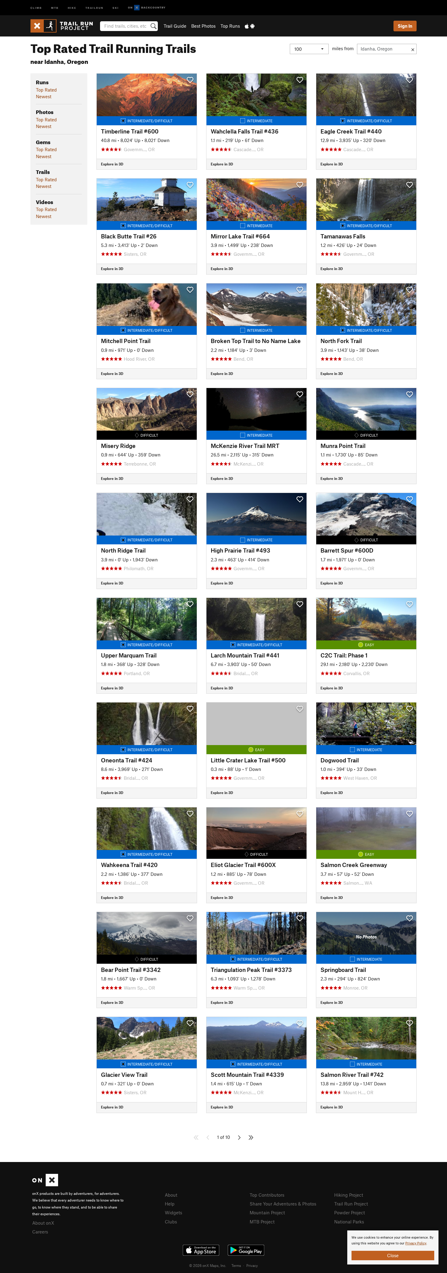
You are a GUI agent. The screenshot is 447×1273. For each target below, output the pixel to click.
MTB (55, 7)
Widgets (173, 1212)
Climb (36, 7)
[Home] (64, 26)
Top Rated (46, 89)
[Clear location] (412, 49)
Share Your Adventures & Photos (283, 1203)
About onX (43, 1223)
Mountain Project (267, 1212)
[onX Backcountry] (146, 8)
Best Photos (203, 26)
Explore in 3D (112, 164)
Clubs (171, 1221)
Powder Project (349, 1212)
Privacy (252, 1265)
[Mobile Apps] (250, 26)
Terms (236, 1265)
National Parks (349, 1221)
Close (393, 1255)
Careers (40, 1231)
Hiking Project (348, 1195)
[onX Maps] (45, 1184)
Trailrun (94, 7)
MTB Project (262, 1221)
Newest (43, 96)
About (171, 1195)
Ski (116, 7)
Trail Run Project (351, 1203)
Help (170, 1203)
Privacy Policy (415, 1243)
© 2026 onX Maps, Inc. (207, 1265)
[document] (393, 1247)
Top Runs (230, 26)
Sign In (405, 26)
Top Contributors (267, 1195)
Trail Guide (175, 26)
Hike (72, 7)
